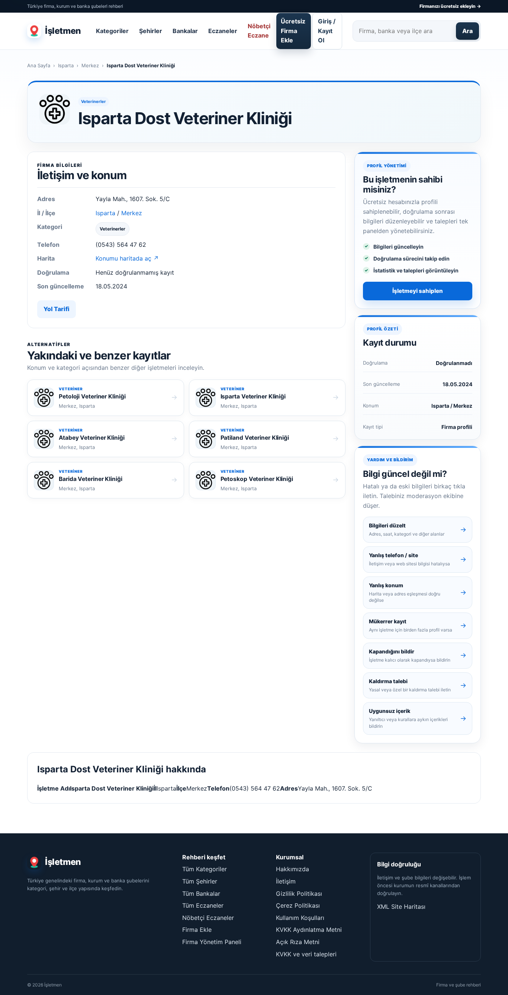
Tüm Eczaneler (203, 905)
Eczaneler (222, 31)
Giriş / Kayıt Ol (326, 30)
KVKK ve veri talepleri (306, 954)
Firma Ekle (197, 929)
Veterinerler (93, 101)
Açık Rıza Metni (297, 942)
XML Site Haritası (401, 906)
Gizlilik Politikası (299, 893)
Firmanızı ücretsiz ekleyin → (450, 6)
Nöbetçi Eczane (259, 30)
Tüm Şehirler (199, 881)
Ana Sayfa (38, 65)
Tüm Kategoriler (204, 869)
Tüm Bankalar (201, 893)
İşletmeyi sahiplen (417, 290)
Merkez (90, 65)
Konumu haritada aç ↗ (127, 258)
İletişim (286, 881)
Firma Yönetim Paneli (211, 942)
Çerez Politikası (298, 905)
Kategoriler (112, 31)
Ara (467, 31)
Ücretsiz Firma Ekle (293, 30)
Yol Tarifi (57, 309)
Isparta (66, 65)
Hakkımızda (292, 869)
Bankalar (185, 31)
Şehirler (150, 31)
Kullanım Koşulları (300, 917)
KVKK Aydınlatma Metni (309, 929)
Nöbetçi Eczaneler (208, 917)
